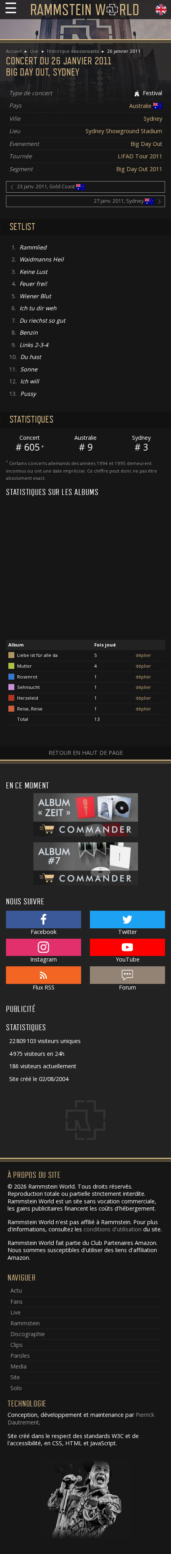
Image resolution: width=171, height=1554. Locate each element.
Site (15, 1377)
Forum (127, 987)
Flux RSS (43, 987)
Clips (16, 1345)
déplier (143, 655)
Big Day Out (146, 144)
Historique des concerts (73, 51)
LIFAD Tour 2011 (140, 156)
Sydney (153, 118)
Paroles (20, 1355)
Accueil (13, 51)
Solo (16, 1388)
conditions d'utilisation (113, 1229)
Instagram (43, 959)
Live (34, 51)
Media (18, 1366)
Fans (16, 1301)
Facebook (43, 932)
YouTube (128, 959)
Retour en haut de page (86, 752)
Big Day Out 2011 (139, 169)
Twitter (127, 932)
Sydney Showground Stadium (124, 131)
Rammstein (25, 1323)
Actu (16, 1290)
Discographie (27, 1334)
